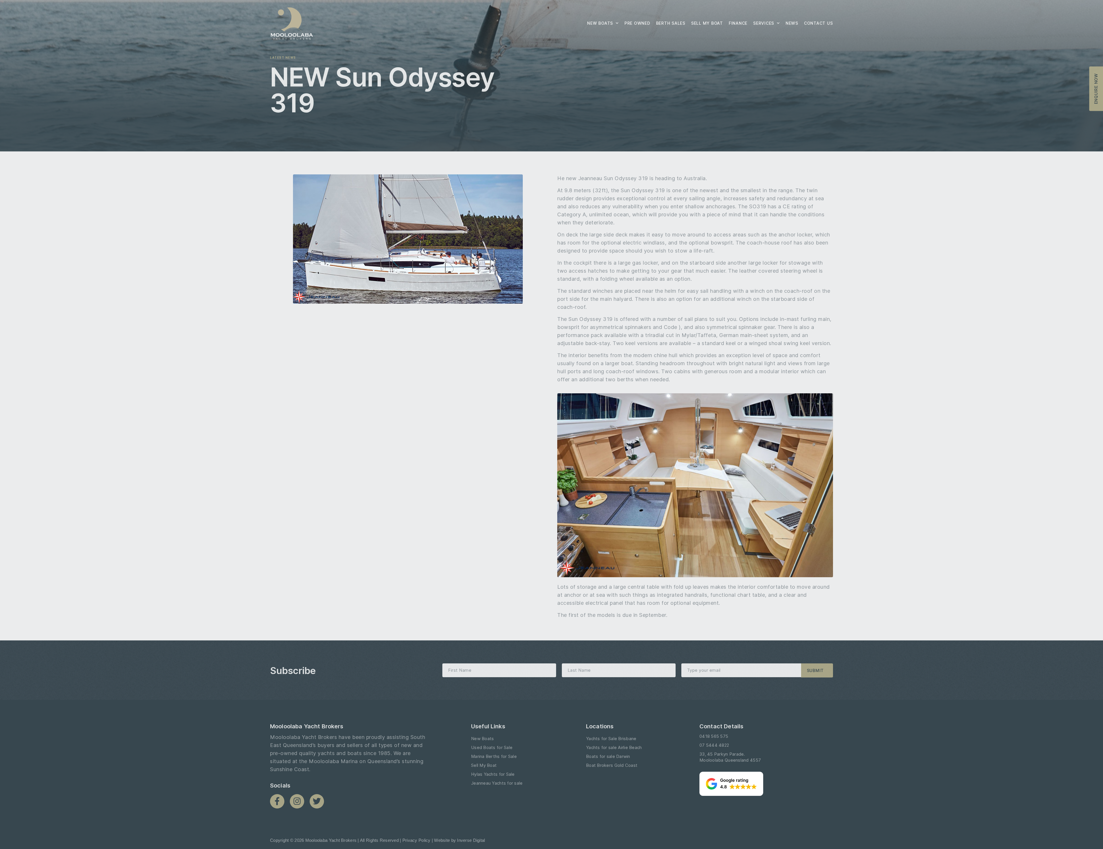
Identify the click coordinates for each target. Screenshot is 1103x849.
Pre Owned (637, 23)
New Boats (600, 23)
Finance (738, 23)
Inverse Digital (471, 840)
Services (763, 23)
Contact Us (818, 23)
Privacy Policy (416, 840)
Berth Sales (670, 23)
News (792, 23)
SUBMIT (815, 670)
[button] (731, 784)
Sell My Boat (707, 23)
